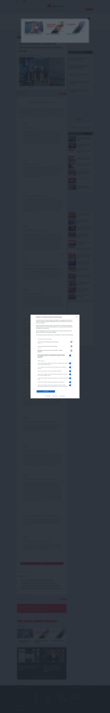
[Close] (77, 317)
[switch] (70, 342)
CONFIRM (45, 391)
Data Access (55, 395)
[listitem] (55, 339)
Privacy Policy (62, 395)
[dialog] (55, 356)
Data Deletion (48, 395)
